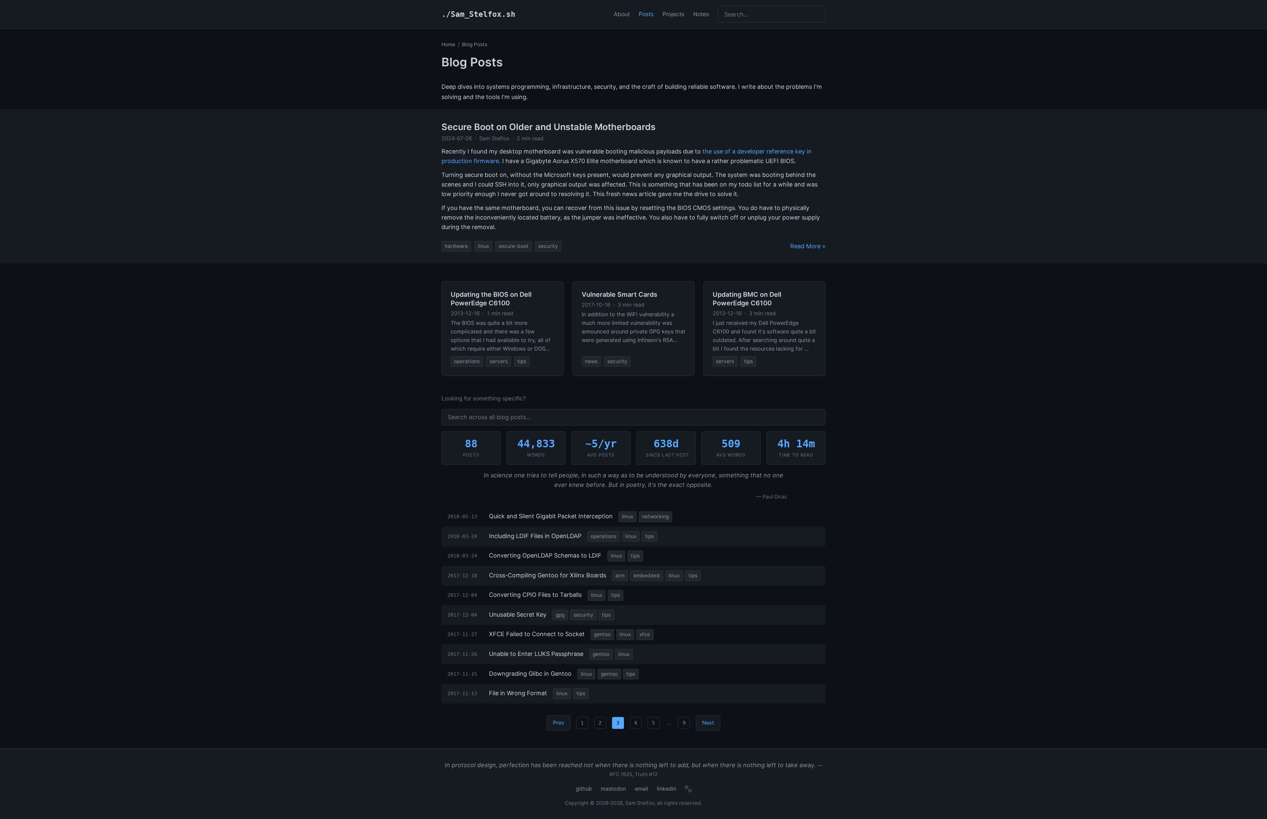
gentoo (602, 634)
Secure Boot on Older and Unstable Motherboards (548, 126)
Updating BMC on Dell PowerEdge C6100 (747, 298)
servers (499, 361)
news (591, 361)
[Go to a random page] (688, 789)
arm (620, 575)
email (641, 788)
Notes (701, 14)
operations (467, 361)
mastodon (613, 788)
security (548, 246)
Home (448, 44)
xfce (644, 634)
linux (483, 246)
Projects (673, 14)
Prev (558, 722)
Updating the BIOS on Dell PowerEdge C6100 (491, 298)
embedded (647, 575)
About (622, 14)
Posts (646, 14)
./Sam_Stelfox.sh (478, 14)
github (584, 788)
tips (521, 361)
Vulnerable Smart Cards (619, 294)
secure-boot (514, 246)
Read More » (808, 246)
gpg (560, 615)
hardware (456, 246)
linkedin (666, 788)
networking (655, 516)
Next (708, 722)
